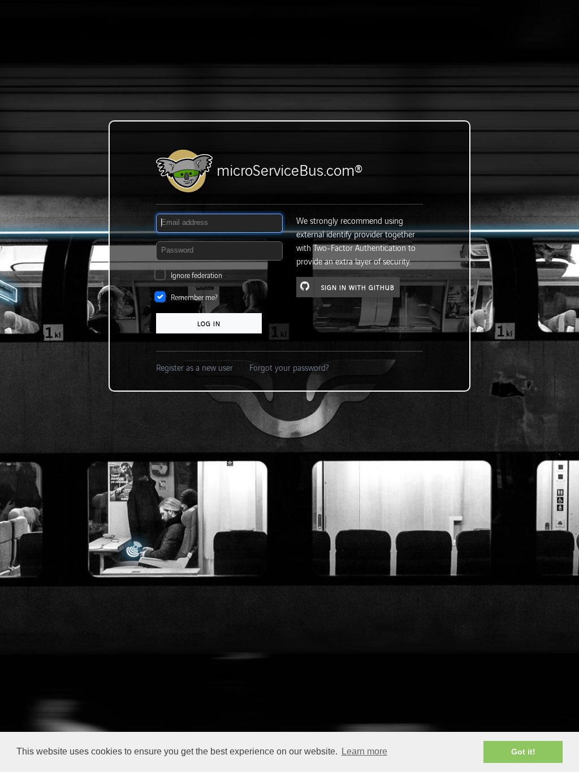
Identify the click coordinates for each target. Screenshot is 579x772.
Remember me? (194, 297)
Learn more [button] (364, 751)
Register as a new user (194, 367)
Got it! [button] (523, 751)
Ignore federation (196, 275)
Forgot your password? (289, 367)
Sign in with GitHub (357, 287)
